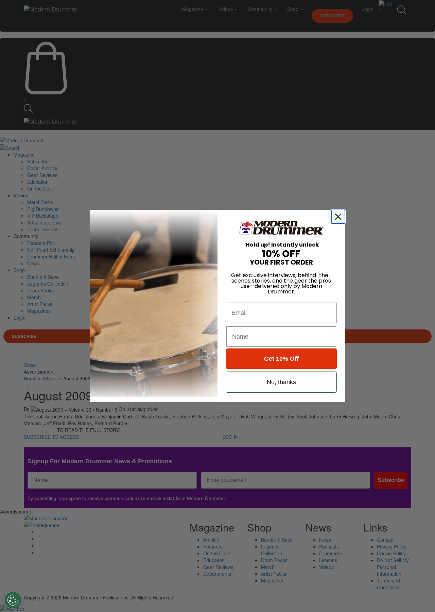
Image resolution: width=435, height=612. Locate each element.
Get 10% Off (281, 358)
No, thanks (281, 382)
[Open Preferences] (12, 600)
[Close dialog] (339, 216)
